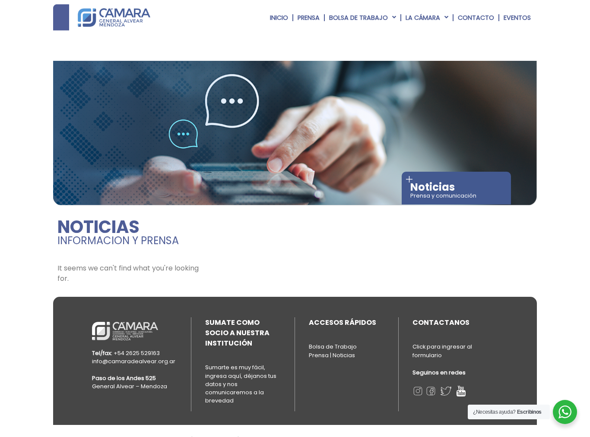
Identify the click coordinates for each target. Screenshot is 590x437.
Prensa (309, 17)
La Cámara (423, 17)
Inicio (279, 17)
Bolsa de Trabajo (358, 17)
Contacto (476, 17)
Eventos (517, 17)
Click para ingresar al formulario (442, 351)
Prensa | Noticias (332, 355)
